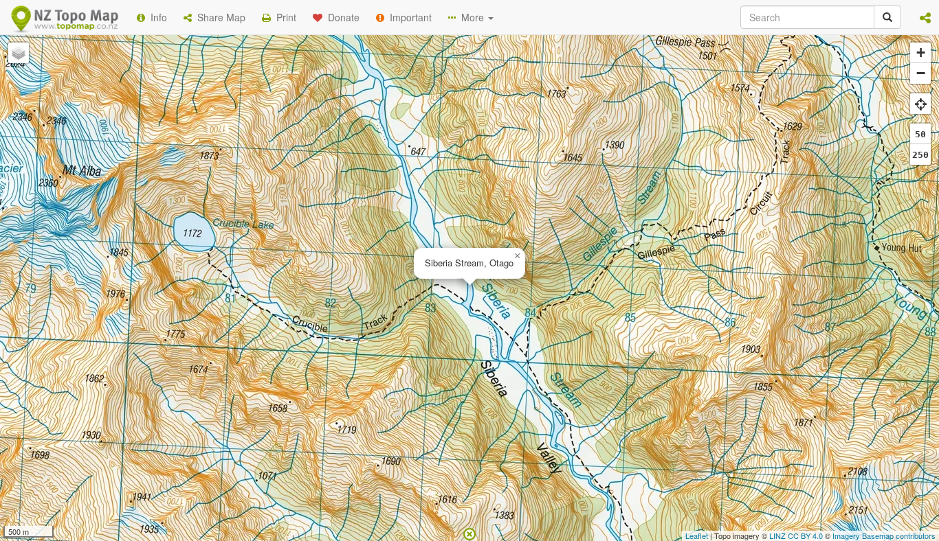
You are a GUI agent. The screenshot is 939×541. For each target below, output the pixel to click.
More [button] (471, 17)
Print (283, 17)
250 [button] (920, 155)
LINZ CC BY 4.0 (796, 535)
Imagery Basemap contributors (884, 535)
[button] (925, 17)
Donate (341, 17)
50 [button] (920, 134)
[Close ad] (469, 532)
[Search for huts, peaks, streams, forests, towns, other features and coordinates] (887, 17)
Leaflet (696, 535)
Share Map (218, 17)
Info (156, 17)
